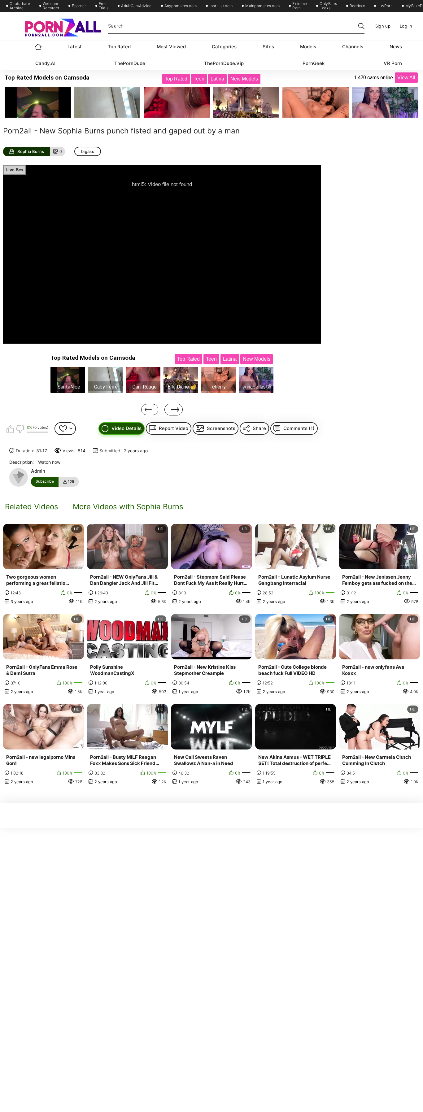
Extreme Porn (299, 6)
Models (308, 47)
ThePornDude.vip (224, 63)
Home (38, 46)
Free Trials (104, 6)
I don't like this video (20, 429)
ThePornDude (129, 63)
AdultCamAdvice (136, 6)
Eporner (79, 6)
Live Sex (15, 169)
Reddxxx (357, 6)
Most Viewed (171, 47)
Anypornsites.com (180, 6)
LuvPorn (385, 6)
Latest (75, 47)
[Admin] (18, 477)
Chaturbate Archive (20, 6)
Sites (268, 47)
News (396, 47)
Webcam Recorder (51, 6)
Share (259, 428)
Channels (352, 47)
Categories (224, 47)
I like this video (10, 429)
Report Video (173, 428)
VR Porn (393, 63)
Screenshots (221, 428)
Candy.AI (45, 63)
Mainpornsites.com (262, 6)
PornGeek (314, 63)
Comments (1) (299, 428)
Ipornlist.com (221, 6)
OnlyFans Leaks (328, 6)
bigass (87, 151)
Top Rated (119, 47)
